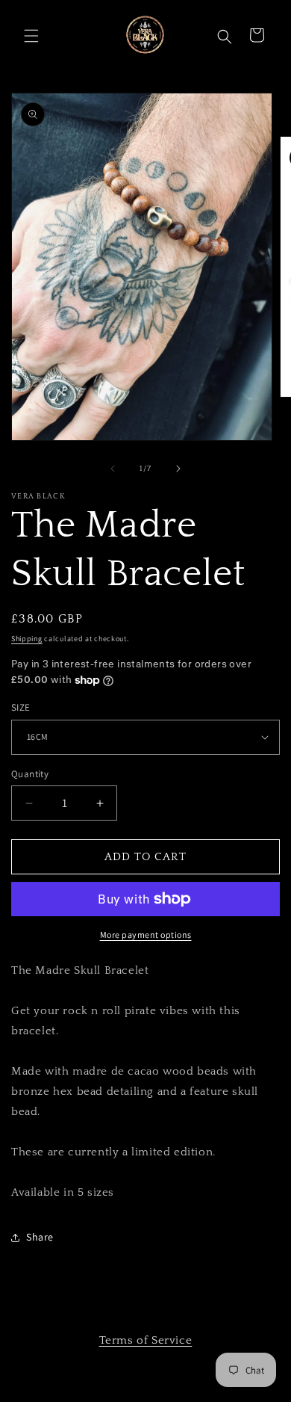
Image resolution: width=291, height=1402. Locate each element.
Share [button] (40, 1237)
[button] (29, 34)
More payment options (146, 934)
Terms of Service (146, 1340)
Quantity (29, 774)
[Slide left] (112, 468)
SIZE (21, 707)
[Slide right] (178, 468)
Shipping (27, 638)
